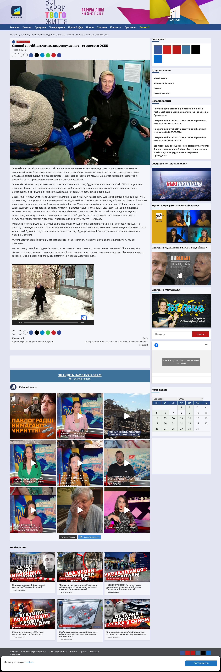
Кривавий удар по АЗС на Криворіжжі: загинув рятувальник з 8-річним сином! (126, 633)
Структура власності (57, 651)
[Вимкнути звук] (86, 322)
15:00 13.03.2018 (20, 50)
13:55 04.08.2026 (113, 637)
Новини (27, 27)
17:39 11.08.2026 (66, 592)
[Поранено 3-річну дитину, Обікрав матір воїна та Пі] (33, 463)
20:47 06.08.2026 (19, 637)
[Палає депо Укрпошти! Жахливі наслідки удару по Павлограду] (32, 614)
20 (165, 423)
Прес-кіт (83, 651)
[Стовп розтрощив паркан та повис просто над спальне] (80, 463)
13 (165, 418)
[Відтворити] (15, 322)
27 (165, 428)
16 (189, 418)
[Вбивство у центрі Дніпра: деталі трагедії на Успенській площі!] (32, 567)
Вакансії (144, 27)
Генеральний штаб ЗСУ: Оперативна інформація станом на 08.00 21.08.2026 (180, 122)
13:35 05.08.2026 (66, 639)
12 (157, 418)
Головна (14, 27)
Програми (40, 27)
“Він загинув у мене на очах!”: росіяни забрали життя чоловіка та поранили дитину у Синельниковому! (78, 587)
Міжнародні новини (164, 83)
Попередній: (32, 340)
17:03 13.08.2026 (19, 590)
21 (173, 423)
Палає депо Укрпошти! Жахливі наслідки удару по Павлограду (28, 633)
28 (173, 428)
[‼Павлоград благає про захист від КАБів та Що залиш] (33, 416)
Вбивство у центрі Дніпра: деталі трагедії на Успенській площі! (28, 586)
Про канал (130, 27)
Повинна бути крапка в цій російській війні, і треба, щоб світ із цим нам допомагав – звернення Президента (181, 112)
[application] (53, 294)
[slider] (51, 322)
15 (181, 418)
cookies (29, 662)
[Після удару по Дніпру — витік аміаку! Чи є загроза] (80, 510)
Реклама (102, 27)
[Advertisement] (56, 361)
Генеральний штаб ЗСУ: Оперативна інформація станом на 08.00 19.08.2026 (180, 130)
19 (157, 423)
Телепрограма (57, 27)
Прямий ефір (75, 27)
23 (189, 423)
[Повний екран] (90, 322)
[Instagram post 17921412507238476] (127, 416)
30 (189, 428)
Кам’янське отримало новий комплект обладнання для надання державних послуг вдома (78, 634)
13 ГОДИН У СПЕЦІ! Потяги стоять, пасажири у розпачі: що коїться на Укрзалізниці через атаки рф (123, 587)
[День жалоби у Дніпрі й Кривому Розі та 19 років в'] (80, 416)
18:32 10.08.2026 (113, 592)
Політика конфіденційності (33, 651)
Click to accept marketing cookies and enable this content (181, 362)
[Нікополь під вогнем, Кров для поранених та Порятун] (127, 463)
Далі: (117, 341)
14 (173, 418)
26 (157, 428)
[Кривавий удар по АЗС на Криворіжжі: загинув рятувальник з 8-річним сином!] (127, 614)
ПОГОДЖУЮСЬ (201, 663)
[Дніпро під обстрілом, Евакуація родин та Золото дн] (33, 510)
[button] (209, 27)
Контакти (115, 27)
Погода (90, 27)
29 (181, 428)
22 (181, 423)
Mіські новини (23, 42)
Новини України (162, 93)
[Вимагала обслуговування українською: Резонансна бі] (127, 510)
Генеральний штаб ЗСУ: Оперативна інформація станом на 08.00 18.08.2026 (180, 139)
